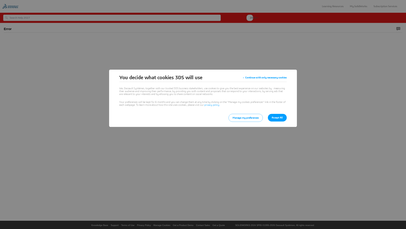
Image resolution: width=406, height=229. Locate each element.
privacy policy (211, 105)
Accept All (277, 117)
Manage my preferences (245, 118)
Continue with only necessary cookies (266, 77)
